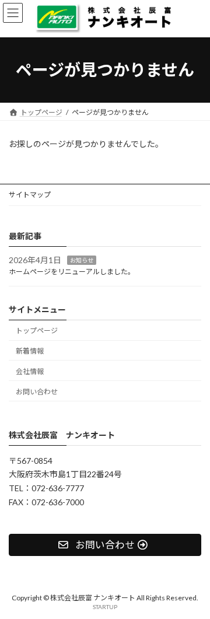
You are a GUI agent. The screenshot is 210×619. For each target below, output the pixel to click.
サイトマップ (30, 194)
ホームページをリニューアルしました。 (72, 271)
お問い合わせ (37, 391)
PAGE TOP (193, 588)
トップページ (37, 330)
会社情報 (30, 371)
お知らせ (81, 259)
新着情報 (30, 351)
